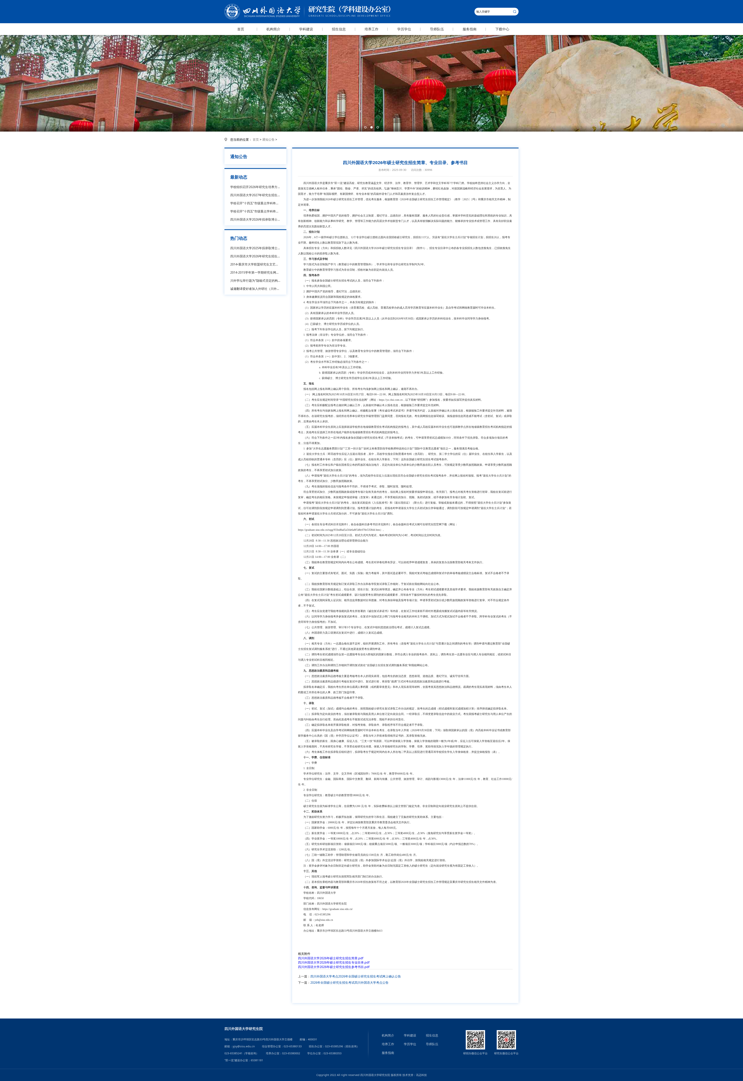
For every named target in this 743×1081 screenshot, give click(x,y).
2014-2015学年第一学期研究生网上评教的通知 (255, 272)
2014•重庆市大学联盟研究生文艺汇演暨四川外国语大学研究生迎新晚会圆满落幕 (255, 264)
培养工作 (371, 29)
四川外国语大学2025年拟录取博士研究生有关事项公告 (255, 248)
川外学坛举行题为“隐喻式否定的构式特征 (255, 280)
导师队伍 (437, 29)
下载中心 (502, 29)
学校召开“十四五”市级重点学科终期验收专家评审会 (255, 203)
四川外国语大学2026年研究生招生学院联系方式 (255, 256)
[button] (365, 127)
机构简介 (273, 29)
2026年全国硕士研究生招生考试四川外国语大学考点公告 (349, 982)
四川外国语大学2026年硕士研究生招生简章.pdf (330, 958)
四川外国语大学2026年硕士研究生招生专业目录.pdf (334, 962)
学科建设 (306, 29)
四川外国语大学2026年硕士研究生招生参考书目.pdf (334, 967)
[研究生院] (307, 11)
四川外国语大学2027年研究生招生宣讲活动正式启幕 (255, 195)
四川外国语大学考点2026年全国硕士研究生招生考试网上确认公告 (355, 976)
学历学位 (404, 29)
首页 (240, 29)
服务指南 (470, 29)
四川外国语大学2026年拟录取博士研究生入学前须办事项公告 (255, 219)
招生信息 (339, 29)
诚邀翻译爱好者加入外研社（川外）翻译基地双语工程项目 (255, 289)
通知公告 (268, 139)
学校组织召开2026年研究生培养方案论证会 (255, 187)
